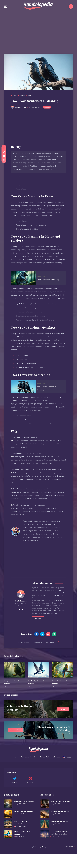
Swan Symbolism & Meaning (24, 801)
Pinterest (30, 783)
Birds (30, 95)
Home (16, 757)
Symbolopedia (21, 601)
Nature (15, 95)
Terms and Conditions (29, 757)
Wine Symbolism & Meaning (61, 801)
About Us (56, 757)
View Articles (38, 618)
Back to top (69, 846)
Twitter (15, 783)
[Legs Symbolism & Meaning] (45, 824)
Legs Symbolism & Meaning (60, 821)
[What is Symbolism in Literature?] (8, 824)
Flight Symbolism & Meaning (61, 811)
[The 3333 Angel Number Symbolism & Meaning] (45, 834)
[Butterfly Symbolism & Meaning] (8, 834)
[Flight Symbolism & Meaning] (45, 814)
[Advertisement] (38, 32)
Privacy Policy (45, 757)
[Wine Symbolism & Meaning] (45, 803)
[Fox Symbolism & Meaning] (8, 814)
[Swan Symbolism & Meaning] (8, 803)
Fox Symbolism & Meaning (23, 811)
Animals (22, 95)
